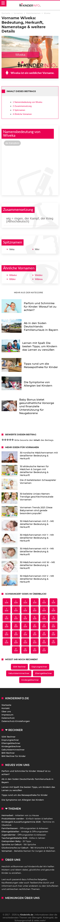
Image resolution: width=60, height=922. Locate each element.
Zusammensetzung (22, 106)
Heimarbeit (7, 815)
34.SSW (34, 642)
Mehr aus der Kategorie (29, 292)
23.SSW (44, 626)
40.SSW (44, 650)
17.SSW (44, 618)
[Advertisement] (30, 170)
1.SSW (6, 602)
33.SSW (25, 642)
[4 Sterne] (10, 440)
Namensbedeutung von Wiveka (27, 102)
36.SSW (53, 642)
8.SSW (16, 610)
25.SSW (6, 634)
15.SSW (25, 618)
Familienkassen (10, 828)
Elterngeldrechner (43, 673)
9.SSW (25, 610)
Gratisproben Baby (11, 841)
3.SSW (25, 602)
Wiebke (38, 275)
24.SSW (53, 626)
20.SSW (16, 626)
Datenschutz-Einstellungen (16, 721)
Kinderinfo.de (26, 914)
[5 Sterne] (12, 440)
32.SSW (16, 642)
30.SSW (53, 634)
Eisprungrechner (39, 667)
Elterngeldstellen (10, 831)
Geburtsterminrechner (18, 673)
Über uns (6, 711)
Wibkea (38, 279)
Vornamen (7, 851)
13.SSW (6, 618)
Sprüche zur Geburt (12, 844)
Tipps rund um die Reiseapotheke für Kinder (25, 795)
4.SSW (34, 602)
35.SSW (44, 642)
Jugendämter (9, 834)
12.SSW (53, 610)
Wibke (12, 279)
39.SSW (34, 650)
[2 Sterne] (5, 440)
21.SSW (25, 626)
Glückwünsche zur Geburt (15, 847)
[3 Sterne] (7, 440)
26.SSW (16, 634)
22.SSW (34, 626)
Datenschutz (8, 718)
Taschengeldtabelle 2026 (14, 838)
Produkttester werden (13, 818)
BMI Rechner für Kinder (14, 756)
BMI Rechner (8, 753)
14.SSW (16, 618)
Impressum (7, 714)
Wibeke (13, 275)
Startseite (6, 705)
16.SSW (34, 618)
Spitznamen (19, 110)
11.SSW (44, 610)
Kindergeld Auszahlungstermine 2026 (21, 822)
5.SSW (44, 602)
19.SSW (6, 626)
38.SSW (25, 650)
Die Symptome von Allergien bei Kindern (23, 800)
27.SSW (25, 634)
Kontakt (6, 708)
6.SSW (53, 602)
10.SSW (34, 610)
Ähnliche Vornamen (22, 114)
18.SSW (53, 618)
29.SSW (44, 634)
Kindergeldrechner (30, 680)
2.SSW (16, 602)
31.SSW (6, 642)
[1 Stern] (3, 440)
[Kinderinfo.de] (30, 5)
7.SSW (6, 610)
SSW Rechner (19, 667)
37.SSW (16, 650)
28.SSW (34, 634)
